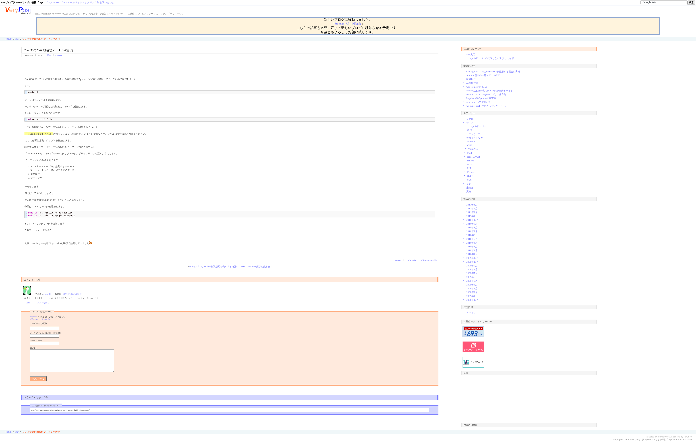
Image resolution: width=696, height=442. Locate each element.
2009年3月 (471, 288)
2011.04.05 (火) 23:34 (72, 294)
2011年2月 (471, 212)
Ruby (470, 175)
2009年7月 (471, 273)
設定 (17, 39)
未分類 (469, 187)
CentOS (58, 55)
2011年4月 (471, 208)
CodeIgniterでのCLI (476, 86)
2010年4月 (471, 242)
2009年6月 (471, 277)
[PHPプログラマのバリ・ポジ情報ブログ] (18, 13)
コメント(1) (410, 260)
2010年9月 (471, 223)
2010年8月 (471, 227)
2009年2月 (471, 292)
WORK (56, 2)
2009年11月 (472, 261)
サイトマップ (82, 2)
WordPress (473, 148)
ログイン (471, 313)
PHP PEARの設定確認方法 (255, 266)
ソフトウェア (473, 134)
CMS (469, 145)
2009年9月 (471, 265)
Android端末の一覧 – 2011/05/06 (483, 75)
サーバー (471, 123)
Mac (469, 164)
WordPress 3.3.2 (666, 436)
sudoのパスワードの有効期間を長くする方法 (213, 266)
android (471, 141)
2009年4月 (471, 284)
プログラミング (474, 138)
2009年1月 (471, 296)
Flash (470, 153)
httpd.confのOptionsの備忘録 (481, 98)
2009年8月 (471, 269)
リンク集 (94, 2)
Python (470, 172)
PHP (469, 168)
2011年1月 (471, 216)
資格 (468, 191)
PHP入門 (470, 54)
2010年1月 (471, 254)
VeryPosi (688, 436)
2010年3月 (471, 246)
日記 (468, 183)
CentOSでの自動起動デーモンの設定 (49, 50)
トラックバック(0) (428, 260)
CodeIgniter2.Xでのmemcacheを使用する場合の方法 (493, 71)
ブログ (48, 2)
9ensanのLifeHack (348, 24)
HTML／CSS (473, 156)
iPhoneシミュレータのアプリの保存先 (486, 94)
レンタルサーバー (476, 126)
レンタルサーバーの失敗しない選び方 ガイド (490, 58)
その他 (469, 119)
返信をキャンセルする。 (41, 319)
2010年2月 (471, 250)
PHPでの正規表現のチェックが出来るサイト (489, 90)
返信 (28, 302)
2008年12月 (472, 300)
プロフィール (67, 2)
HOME (8, 39)
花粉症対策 (472, 83)
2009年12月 (472, 258)
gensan (398, 260)
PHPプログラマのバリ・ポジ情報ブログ (651, 439)
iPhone (470, 160)
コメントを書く (42, 302)
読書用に (471, 79)
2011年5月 (471, 204)
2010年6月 (471, 235)
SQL (469, 179)
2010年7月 (471, 231)
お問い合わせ (107, 2)
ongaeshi (47, 294)
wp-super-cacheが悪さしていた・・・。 (487, 105)
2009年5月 (471, 280)
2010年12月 (472, 220)
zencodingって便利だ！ (478, 102)
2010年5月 (471, 239)
